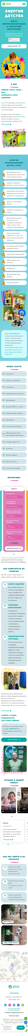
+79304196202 (14, 993)
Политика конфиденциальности (14, 1012)
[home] (11, 4)
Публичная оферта (14, 1015)
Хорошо (20, 1027)
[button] (23, 4)
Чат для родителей (14, 1009)
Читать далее (5, 124)
